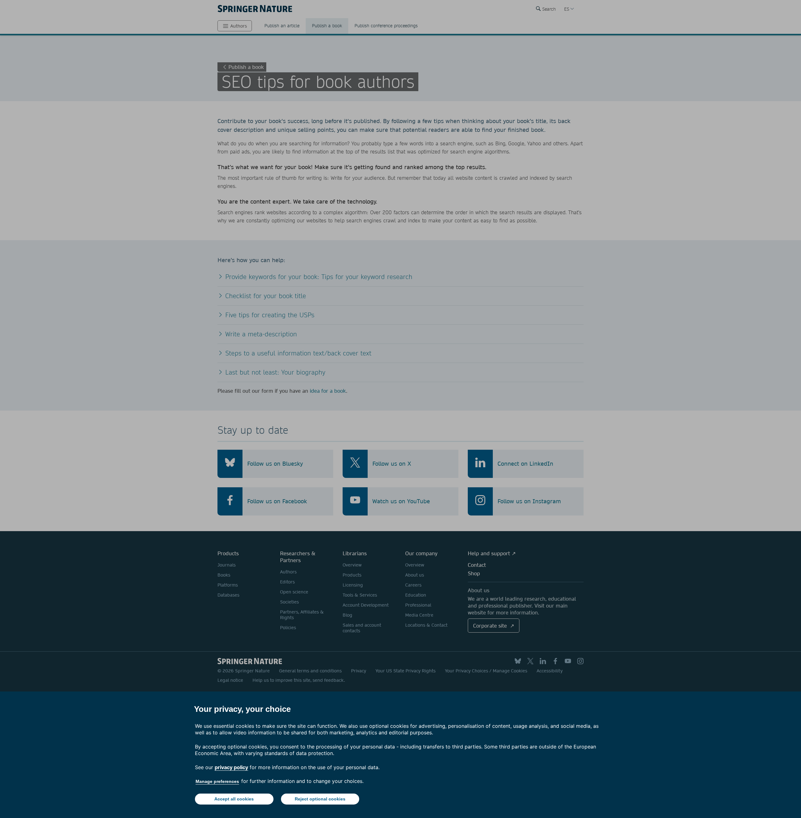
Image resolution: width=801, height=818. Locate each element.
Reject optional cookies (320, 798)
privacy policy (231, 767)
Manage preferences (217, 781)
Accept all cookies (234, 798)
